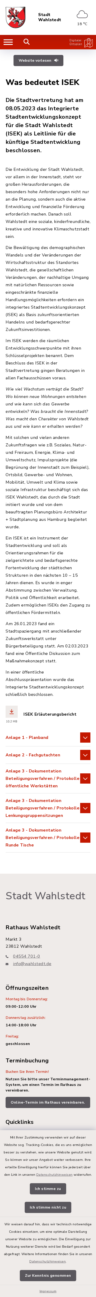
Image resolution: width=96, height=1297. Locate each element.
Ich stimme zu (48, 1188)
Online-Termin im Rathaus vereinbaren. (48, 1102)
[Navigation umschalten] (8, 42)
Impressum (48, 1291)
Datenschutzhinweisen (54, 1174)
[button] (48, 737)
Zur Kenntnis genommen (48, 1275)
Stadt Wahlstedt (49, 17)
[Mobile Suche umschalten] (26, 42)
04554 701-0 (26, 956)
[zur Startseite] (15, 17)
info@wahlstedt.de (32, 964)
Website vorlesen (35, 60)
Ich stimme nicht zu (48, 1207)
